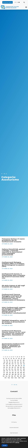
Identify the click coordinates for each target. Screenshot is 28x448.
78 (7, 372)
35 (21, 362)
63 (9, 369)
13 (6, 358)
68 (24, 369)
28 (23, 360)
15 (11, 358)
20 (24, 358)
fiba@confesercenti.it (14, 402)
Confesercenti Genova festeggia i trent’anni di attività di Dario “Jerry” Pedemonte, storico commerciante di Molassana (13, 297)
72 (12, 371)
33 (15, 362)
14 (8, 358)
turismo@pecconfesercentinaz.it (14, 404)
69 (4, 371)
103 (12, 378)
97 (15, 376)
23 (9, 360)
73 (15, 371)
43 (21, 364)
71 (10, 371)
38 (7, 364)
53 (4, 367)
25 (15, 360)
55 (9, 367)
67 (21, 369)
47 (10, 365)
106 (23, 378)
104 (16, 378)
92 (24, 374)
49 (16, 365)
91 (21, 374)
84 (24, 372)
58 (18, 367)
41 (15, 364)
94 (6, 376)
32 (12, 362)
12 (3, 358)
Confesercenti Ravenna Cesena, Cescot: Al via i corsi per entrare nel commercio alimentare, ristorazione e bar (13, 333)
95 (9, 376)
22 (7, 360)
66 (18, 369)
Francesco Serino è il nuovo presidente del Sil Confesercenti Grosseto (13, 240)
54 (7, 367)
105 (19, 378)
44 (24, 364)
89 (15, 374)
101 (6, 378)
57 (15, 367)
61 (4, 369)
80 (13, 372)
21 (4, 360)
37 (4, 364)
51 (21, 365)
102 (9, 378)
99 (21, 376)
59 (21, 367)
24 (12, 360)
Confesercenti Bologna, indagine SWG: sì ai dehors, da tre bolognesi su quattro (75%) (13, 264)
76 (24, 371)
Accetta (4, 445)
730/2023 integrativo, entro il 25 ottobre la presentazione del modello (14, 322)
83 (21, 372)
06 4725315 (15, 400)
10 (21, 357)
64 (12, 369)
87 (10, 374)
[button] (24, 2)
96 (12, 376)
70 (7, 371)
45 (4, 365)
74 (18, 371)
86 (7, 374)
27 (21, 360)
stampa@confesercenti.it (14, 408)
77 (4, 372)
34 (18, 362)
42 (18, 364)
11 (24, 357)
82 (18, 372)
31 (10, 362)
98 (18, 376)
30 (7, 362)
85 (4, 374)
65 (15, 369)
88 (13, 374)
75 (21, 371)
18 (19, 358)
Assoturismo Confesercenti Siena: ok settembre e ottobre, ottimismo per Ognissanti (13, 346)
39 (9, 364)
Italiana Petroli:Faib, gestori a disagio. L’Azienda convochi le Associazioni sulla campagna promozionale (13, 251)
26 (18, 360)
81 (15, 372)
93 (3, 376)
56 (12, 367)
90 (18, 374)
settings (17, 442)
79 (10, 372)
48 (13, 365)
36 (23, 362)
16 (13, 358)
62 (7, 369)
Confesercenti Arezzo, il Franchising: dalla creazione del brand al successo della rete (13, 276)
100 (24, 376)
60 (24, 367)
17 (16, 358)
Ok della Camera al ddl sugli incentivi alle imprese (13, 286)
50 (19, 365)
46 (7, 365)
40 (12, 364)
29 (4, 362)
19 (21, 358)
